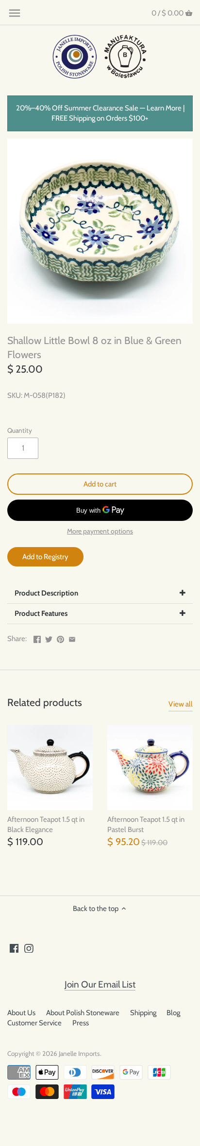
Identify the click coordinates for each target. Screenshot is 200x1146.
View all (180, 704)
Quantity (19, 430)
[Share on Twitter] (48, 637)
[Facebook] (14, 948)
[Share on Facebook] (37, 637)
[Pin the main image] (60, 637)
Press (80, 1023)
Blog (173, 1012)
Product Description (46, 593)
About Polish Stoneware (82, 1012)
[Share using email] (72, 637)
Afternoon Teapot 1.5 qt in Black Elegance (45, 824)
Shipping (143, 1012)
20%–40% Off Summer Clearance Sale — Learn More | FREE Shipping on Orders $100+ (100, 113)
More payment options (100, 531)
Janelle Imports (79, 1053)
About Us (21, 1012)
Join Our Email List (100, 984)
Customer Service (34, 1023)
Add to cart (100, 484)
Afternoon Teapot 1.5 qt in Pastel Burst (145, 824)
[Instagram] (28, 948)
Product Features (41, 613)
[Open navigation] (14, 13)
